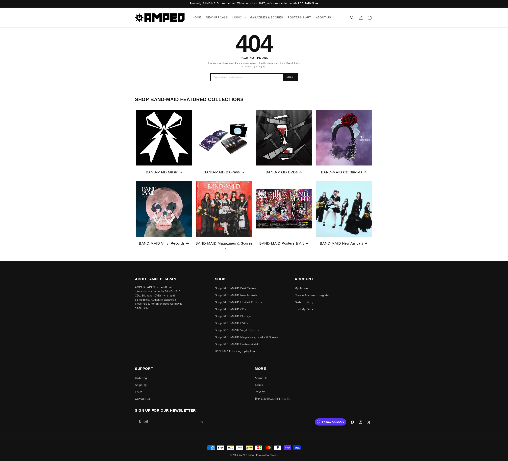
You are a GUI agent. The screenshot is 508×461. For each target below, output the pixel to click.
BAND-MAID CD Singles (341, 172)
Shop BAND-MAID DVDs (231, 323)
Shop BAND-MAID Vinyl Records (237, 330)
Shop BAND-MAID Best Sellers (236, 288)
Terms (259, 384)
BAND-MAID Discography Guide (236, 351)
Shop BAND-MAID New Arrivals (236, 295)
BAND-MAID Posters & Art (281, 243)
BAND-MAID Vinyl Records (162, 243)
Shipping (141, 384)
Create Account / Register (312, 295)
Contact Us (142, 398)
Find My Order (305, 309)
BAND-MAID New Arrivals (341, 243)
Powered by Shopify (267, 455)
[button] (238, 17)
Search (290, 77)
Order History (304, 302)
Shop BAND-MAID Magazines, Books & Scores (246, 337)
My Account (302, 288)
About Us (261, 378)
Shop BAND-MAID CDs (230, 309)
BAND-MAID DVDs (282, 172)
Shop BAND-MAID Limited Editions (238, 302)
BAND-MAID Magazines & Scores (224, 243)
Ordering (141, 378)
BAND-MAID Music (162, 172)
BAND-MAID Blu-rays (222, 172)
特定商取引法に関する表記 (272, 398)
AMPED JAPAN (247, 455)
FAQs (138, 391)
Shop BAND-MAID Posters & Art (236, 344)
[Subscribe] (201, 421)
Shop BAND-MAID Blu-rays (233, 316)
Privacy (260, 391)
